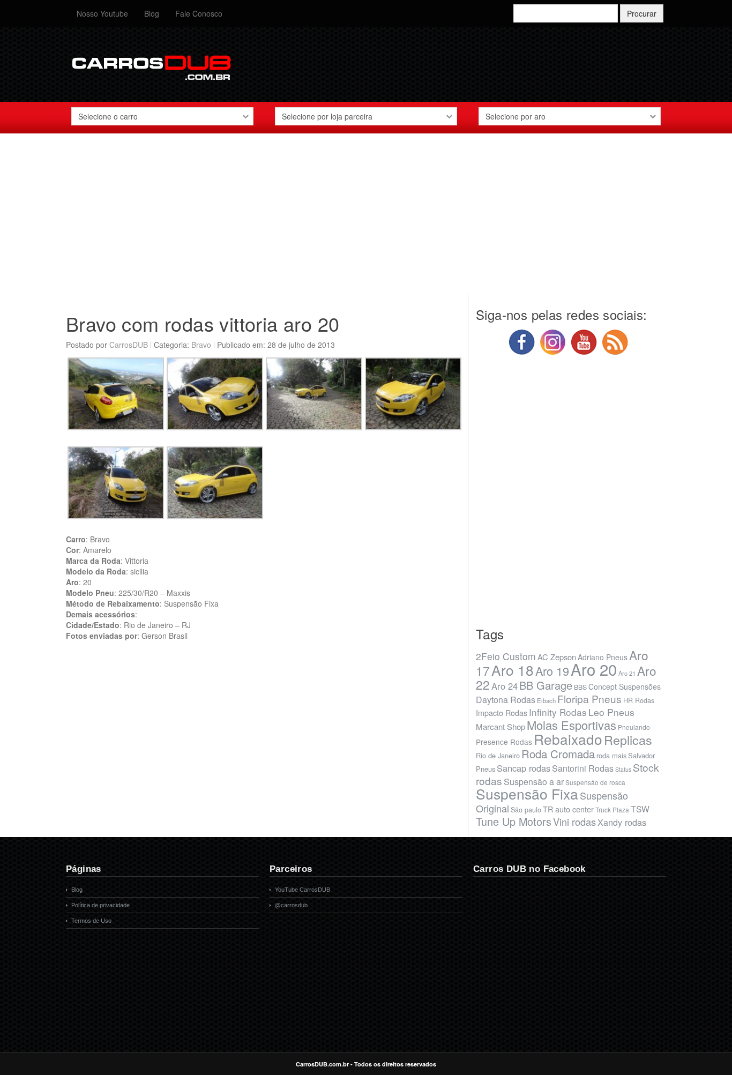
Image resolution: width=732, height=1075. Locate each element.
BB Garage (545, 685)
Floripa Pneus (589, 698)
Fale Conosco (198, 13)
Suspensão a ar (534, 781)
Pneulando (634, 726)
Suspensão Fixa (527, 793)
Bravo (201, 344)
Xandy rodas (621, 822)
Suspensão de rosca (595, 782)
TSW (640, 809)
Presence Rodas (504, 741)
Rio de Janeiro (498, 755)
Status (623, 769)
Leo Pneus (611, 712)
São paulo (526, 810)
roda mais (611, 755)
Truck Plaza (612, 809)
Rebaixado (568, 739)
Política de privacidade (100, 905)
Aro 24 (504, 686)
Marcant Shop (500, 726)
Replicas (628, 739)
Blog (151, 13)
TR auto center (568, 809)
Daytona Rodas (505, 699)
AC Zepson (556, 656)
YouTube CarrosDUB (302, 889)
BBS (580, 687)
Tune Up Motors (513, 821)
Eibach (546, 700)
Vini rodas (574, 821)
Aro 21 (627, 673)
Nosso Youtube (102, 13)
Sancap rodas (523, 768)
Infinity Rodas (558, 712)
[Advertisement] (366, 219)
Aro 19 (552, 670)
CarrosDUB (128, 344)
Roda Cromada (558, 753)
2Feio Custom (506, 656)
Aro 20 (594, 669)
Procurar (641, 13)
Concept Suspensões (624, 686)
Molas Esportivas (571, 724)
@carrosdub (291, 905)
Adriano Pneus (603, 657)
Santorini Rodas (583, 768)
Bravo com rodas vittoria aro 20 (202, 323)
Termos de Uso (91, 920)
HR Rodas (638, 700)
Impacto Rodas (501, 712)
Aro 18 (512, 670)
